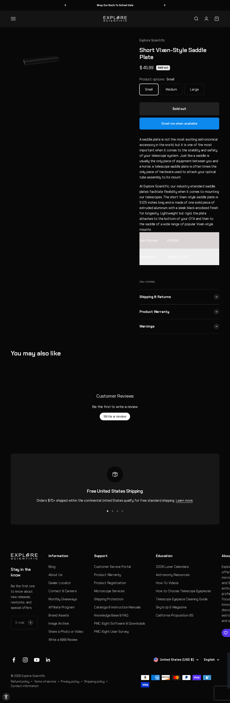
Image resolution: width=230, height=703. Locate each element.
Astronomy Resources (172, 575)
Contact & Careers (63, 591)
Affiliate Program (61, 607)
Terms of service (45, 681)
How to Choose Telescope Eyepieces (183, 591)
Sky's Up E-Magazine (171, 607)
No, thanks (172, 680)
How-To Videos (167, 583)
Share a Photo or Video (66, 631)
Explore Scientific (152, 40)
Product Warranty (107, 575)
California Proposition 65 (174, 615)
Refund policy (20, 681)
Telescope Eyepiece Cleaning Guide (182, 599)
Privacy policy (70, 681)
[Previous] (65, 5)
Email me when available (179, 123)
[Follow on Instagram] (25, 660)
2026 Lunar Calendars (172, 566)
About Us (55, 575)
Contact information (25, 686)
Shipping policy (94, 681)
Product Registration (110, 583)
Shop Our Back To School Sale (115, 5)
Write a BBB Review (63, 639)
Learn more (184, 500)
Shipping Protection (109, 599)
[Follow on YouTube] (37, 660)
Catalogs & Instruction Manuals (117, 607)
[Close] (222, 658)
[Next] (165, 5)
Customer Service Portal (112, 566)
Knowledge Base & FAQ (111, 615)
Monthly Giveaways (63, 599)
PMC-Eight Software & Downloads (119, 623)
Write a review (115, 416)
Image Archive (59, 623)
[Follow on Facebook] (14, 660)
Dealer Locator (60, 583)
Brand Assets (59, 615)
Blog (52, 566)
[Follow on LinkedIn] (48, 660)
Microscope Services (109, 591)
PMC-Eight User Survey (111, 631)
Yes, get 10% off (172, 672)
